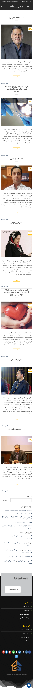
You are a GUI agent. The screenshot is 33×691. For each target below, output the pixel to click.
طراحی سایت (28, 550)
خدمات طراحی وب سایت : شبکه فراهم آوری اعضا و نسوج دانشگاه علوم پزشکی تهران (16, 292)
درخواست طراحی (24, 618)
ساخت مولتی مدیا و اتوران (24, 513)
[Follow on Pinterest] (9, 652)
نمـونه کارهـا (25, 633)
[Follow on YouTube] (3, 652)
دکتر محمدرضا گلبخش (16, 429)
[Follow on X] (23, 652)
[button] (28, 6)
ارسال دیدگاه (4, 83)
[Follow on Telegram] (16, 656)
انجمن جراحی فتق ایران (25, 561)
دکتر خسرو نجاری (16, 159)
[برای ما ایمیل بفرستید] (16, 652)
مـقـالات (27, 641)
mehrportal (28, 536)
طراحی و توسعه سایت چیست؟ (22, 522)
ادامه (17, 77)
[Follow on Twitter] (19, 652)
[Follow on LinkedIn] (6, 652)
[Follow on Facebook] (29, 652)
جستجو (29, 497)
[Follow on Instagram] (26, 652)
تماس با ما (26, 606)
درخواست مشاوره (24, 614)
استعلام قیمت (25, 629)
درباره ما (26, 610)
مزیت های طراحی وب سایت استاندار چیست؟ (18, 510)
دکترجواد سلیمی (16, 360)
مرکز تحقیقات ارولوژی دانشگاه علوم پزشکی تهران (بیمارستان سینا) (16, 89)
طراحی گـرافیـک (25, 637)
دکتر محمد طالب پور (16, 18)
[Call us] (13, 652)
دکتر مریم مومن (16, 223)
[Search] (2, 7)
